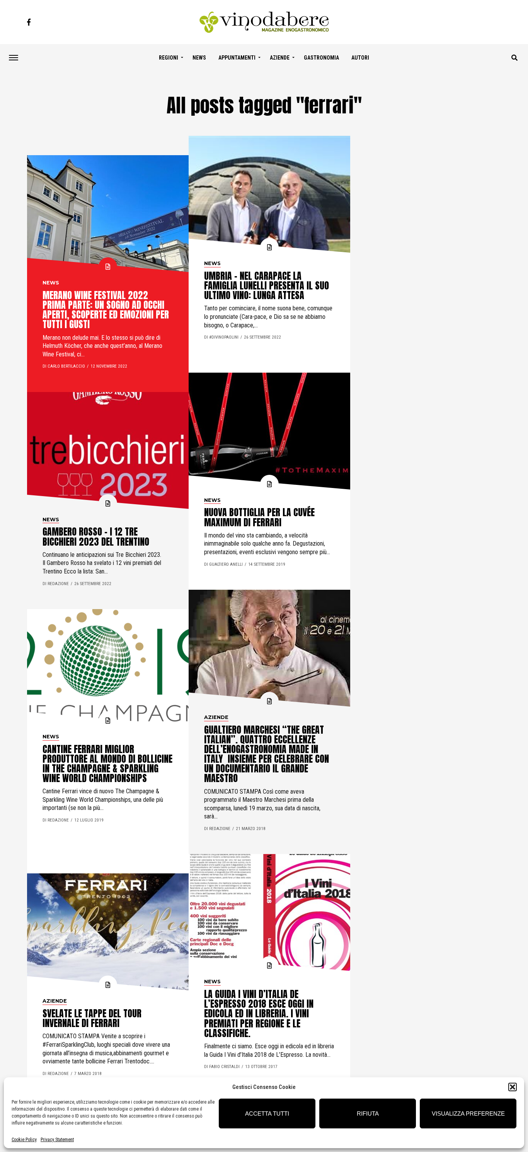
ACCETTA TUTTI (267, 1113)
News (199, 58)
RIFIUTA (368, 1113)
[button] (512, 1087)
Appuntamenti (236, 58)
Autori (360, 58)
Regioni (168, 58)
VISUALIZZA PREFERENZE (468, 1113)
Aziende (280, 58)
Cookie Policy (24, 1139)
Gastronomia (321, 58)
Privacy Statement (57, 1139)
